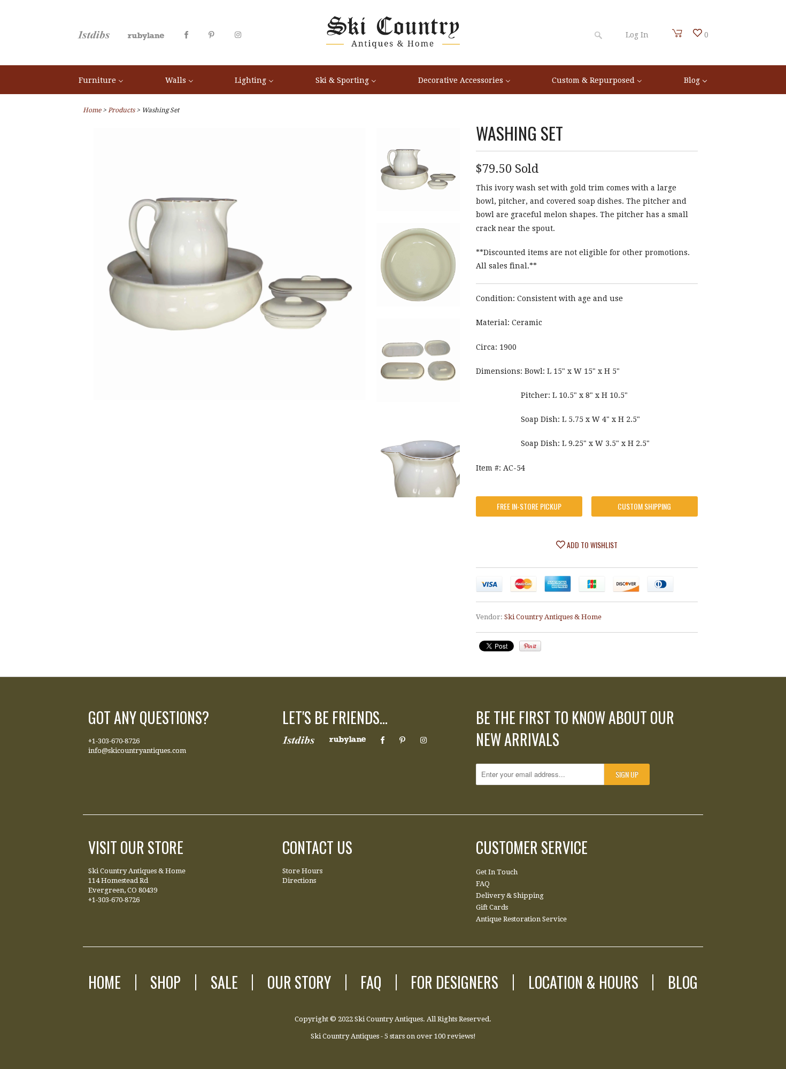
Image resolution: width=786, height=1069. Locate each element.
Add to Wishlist (591, 544)
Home (104, 982)
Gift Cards (492, 907)
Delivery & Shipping (510, 895)
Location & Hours (583, 982)
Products (121, 110)
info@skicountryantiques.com (137, 751)
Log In (637, 34)
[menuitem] (101, 79)
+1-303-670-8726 (114, 741)
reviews (460, 1036)
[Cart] (677, 33)
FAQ (483, 884)
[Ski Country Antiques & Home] (393, 46)
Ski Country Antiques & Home (553, 617)
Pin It (530, 646)
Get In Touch (497, 872)
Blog (683, 982)
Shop (165, 982)
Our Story (299, 982)
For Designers (454, 982)
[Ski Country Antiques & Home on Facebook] (186, 35)
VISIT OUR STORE (135, 847)
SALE (224, 982)
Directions (299, 880)
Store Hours (302, 871)
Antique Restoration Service (521, 919)
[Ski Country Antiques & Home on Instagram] (238, 35)
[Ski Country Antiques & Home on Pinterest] (211, 35)
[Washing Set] (418, 172)
